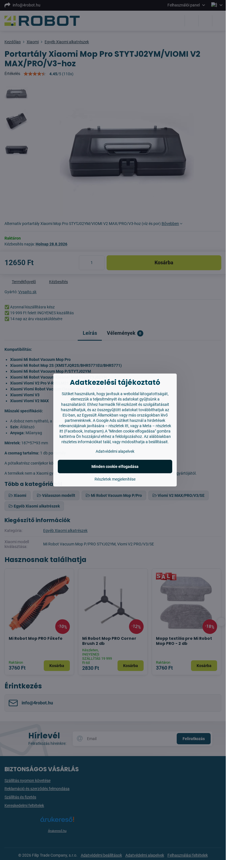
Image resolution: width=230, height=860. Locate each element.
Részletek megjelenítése (115, 479)
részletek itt (118, 426)
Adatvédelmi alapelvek (115, 451)
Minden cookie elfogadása (115, 466)
